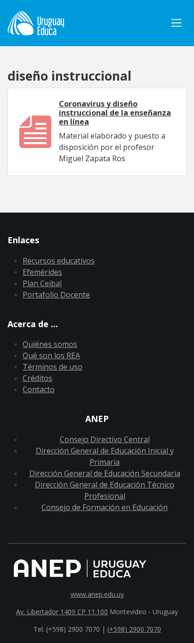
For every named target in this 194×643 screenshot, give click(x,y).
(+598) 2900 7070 (134, 629)
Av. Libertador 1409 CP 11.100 (62, 611)
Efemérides (42, 272)
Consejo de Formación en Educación (104, 507)
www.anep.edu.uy (97, 594)
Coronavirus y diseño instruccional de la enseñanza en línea (115, 113)
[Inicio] (87, 23)
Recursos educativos (59, 261)
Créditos (37, 378)
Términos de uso (52, 367)
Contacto (39, 389)
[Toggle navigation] (176, 23)
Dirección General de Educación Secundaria (104, 473)
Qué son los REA (51, 355)
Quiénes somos (50, 344)
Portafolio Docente (56, 294)
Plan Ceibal (42, 283)
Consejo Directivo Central (105, 439)
